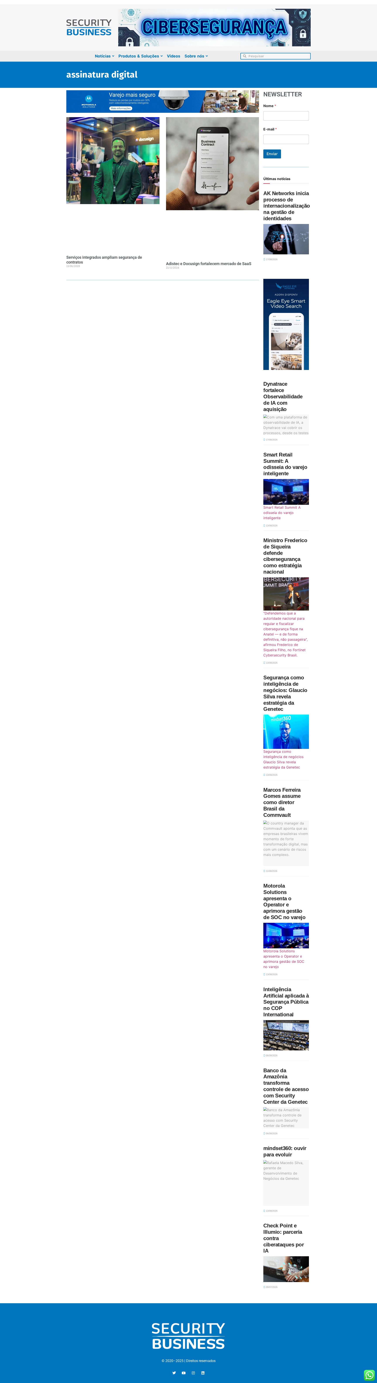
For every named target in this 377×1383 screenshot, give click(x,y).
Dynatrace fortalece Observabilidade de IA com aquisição (283, 396)
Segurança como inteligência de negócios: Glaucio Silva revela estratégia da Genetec (285, 693)
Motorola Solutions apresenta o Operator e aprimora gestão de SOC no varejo (284, 901)
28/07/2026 (271, 1287)
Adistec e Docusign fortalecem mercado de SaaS (208, 263)
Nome (269, 106)
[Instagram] (193, 1372)
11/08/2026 (271, 871)
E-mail (270, 129)
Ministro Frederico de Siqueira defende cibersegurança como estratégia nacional (285, 556)
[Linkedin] (202, 1372)
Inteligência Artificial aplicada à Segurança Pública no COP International (286, 1001)
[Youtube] (183, 1372)
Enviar (272, 154)
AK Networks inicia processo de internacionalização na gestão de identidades (286, 205)
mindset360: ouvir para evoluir (284, 1151)
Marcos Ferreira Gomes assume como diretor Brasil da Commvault (282, 802)
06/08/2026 (271, 1055)
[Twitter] (174, 1372)
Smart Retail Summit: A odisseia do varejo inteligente (285, 464)
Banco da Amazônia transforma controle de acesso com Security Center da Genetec (286, 1086)
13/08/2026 (271, 525)
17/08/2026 (271, 259)
